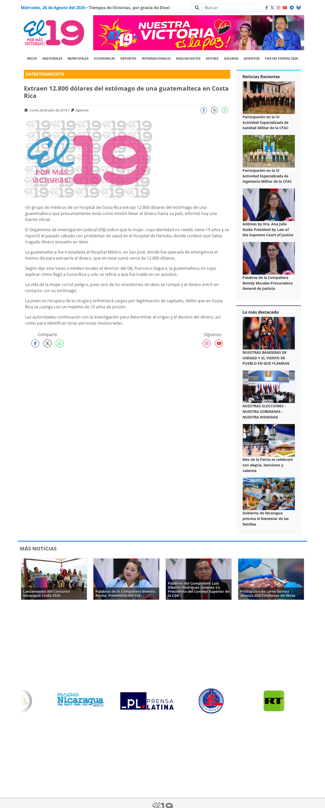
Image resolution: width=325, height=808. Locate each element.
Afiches (212, 58)
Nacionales (52, 58)
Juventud (252, 58)
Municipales (78, 58)
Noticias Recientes (261, 76)
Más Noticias (38, 548)
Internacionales (156, 58)
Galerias (231, 58)
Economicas (104, 58)
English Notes (188, 58)
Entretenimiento (45, 74)
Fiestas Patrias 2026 (281, 58)
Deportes (128, 58)
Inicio (32, 58)
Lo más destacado (260, 312)
